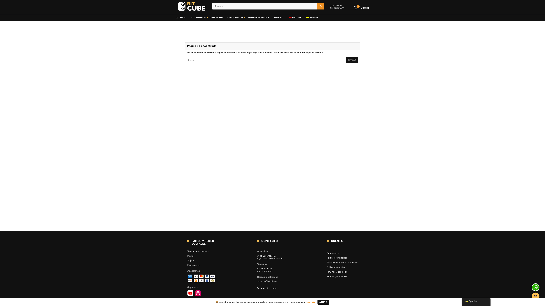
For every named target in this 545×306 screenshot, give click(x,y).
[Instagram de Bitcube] (198, 293)
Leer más (310, 302)
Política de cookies (336, 267)
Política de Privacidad (337, 257)
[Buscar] (320, 6)
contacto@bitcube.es (267, 281)
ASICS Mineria (198, 18)
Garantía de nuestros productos (342, 262)
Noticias (278, 18)
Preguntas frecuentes (267, 288)
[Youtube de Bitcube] (190, 293)
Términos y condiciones (338, 271)
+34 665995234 (264, 268)
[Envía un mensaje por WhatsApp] (535, 287)
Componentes (235, 18)
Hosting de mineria (258, 18)
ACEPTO (323, 302)
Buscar (352, 60)
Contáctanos (333, 253)
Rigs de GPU (216, 18)
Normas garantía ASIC (337, 276)
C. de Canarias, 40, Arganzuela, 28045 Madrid (270, 257)
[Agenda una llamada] (535, 296)
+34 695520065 (264, 271)
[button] (361, 7)
